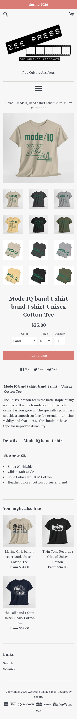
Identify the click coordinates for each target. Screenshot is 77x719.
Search (8, 663)
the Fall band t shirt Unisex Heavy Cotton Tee (19, 617)
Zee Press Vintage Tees (42, 691)
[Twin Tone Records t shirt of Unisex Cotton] (58, 531)
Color (24, 334)
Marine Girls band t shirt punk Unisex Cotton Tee (19, 556)
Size (45, 334)
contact (9, 668)
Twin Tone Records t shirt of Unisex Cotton (57, 556)
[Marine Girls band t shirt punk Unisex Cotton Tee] (19, 531)
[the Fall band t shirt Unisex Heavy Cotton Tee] (19, 592)
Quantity (60, 334)
